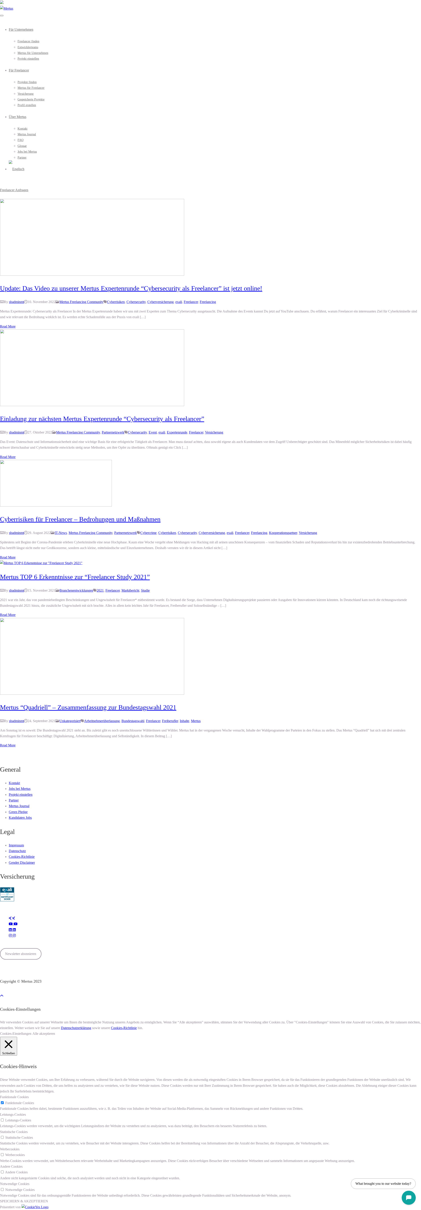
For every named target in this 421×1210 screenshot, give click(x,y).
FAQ (20, 140)
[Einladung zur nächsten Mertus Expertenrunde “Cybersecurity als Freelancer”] (92, 405)
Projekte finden (27, 82)
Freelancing (208, 302)
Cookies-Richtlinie (22, 856)
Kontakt (22, 128)
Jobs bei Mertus (27, 151)
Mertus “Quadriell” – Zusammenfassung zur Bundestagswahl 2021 (88, 707)
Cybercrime (148, 533)
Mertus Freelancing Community (81, 302)
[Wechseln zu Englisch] (16, 169)
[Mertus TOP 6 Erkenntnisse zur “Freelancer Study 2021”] (41, 563)
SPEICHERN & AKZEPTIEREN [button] (24, 1201)
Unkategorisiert (70, 721)
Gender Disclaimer (22, 862)
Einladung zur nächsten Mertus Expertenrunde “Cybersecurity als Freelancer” (102, 418)
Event (153, 432)
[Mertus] (6, 8)
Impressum (16, 845)
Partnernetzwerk (113, 432)
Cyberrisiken (116, 302)
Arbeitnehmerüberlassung (102, 721)
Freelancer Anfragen (14, 190)
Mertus (196, 721)
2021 (100, 590)
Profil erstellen (27, 105)
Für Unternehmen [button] (21, 29)
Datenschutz (17, 851)
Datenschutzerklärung (76, 1028)
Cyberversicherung (160, 302)
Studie (145, 590)
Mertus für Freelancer (31, 87)
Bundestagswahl (132, 721)
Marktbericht (130, 590)
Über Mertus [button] (17, 117)
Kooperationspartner (283, 533)
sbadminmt (16, 302)
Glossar (22, 146)
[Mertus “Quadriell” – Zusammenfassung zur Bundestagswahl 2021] (92, 693)
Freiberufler (170, 721)
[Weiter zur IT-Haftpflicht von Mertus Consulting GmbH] (7, 900)
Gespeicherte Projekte (31, 99)
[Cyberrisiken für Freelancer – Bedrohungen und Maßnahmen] (56, 505)
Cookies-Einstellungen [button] (15, 1033)
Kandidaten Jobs (20, 817)
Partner (22, 157)
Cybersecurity (136, 302)
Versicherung (26, 93)
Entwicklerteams (28, 47)
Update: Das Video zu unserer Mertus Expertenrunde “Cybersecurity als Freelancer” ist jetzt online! (131, 288)
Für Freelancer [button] (19, 70)
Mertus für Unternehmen (33, 53)
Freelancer (191, 302)
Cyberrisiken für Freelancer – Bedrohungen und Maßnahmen (80, 519)
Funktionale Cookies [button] (14, 1097)
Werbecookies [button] (10, 1149)
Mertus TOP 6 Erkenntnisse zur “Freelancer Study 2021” (75, 576)
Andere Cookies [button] (11, 1166)
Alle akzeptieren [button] (43, 1033)
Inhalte (184, 721)
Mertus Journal (27, 134)
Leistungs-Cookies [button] (13, 1114)
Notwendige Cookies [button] (14, 1184)
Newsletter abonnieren (20, 954)
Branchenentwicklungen (76, 590)
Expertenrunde (177, 432)
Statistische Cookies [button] (14, 1132)
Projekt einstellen (28, 58)
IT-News (61, 533)
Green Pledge (18, 812)
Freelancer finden (28, 41)
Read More (8, 326)
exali (178, 302)
